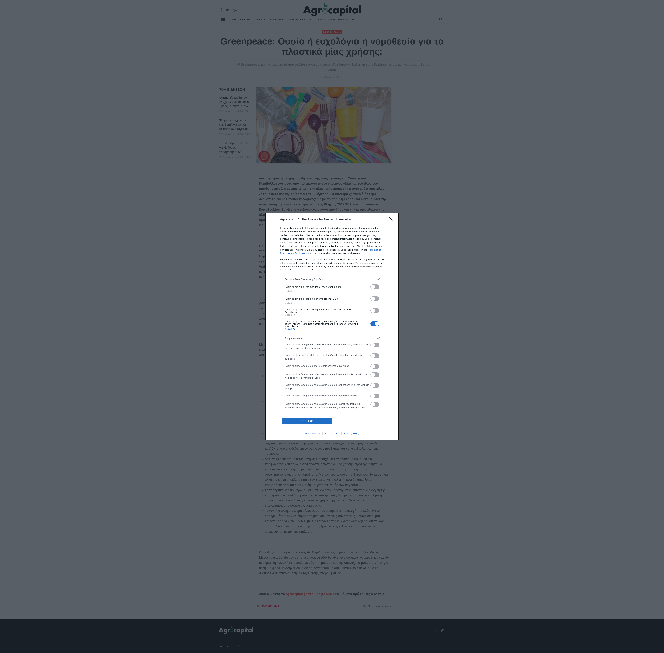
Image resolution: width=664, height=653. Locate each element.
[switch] (374, 286)
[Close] (392, 220)
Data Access (332, 433)
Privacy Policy (351, 433)
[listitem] (332, 279)
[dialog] (332, 326)
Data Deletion (312, 433)
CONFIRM (307, 421)
